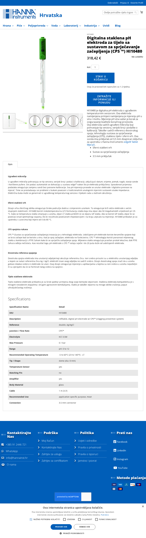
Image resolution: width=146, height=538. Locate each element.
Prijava (123, 2)
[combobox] (120, 12)
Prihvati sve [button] (61, 527)
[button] (22, 121)
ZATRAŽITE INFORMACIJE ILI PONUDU (104, 99)
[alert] (73, 520)
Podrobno (105, 515)
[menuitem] (7, 25)
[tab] (10, 164)
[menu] (73, 25)
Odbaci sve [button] (84, 527)
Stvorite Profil (136, 2)
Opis (10, 164)
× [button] (143, 506)
